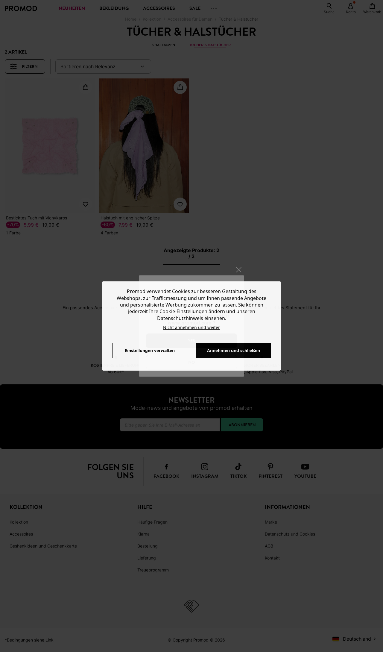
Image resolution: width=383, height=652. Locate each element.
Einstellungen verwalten (150, 350)
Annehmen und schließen (233, 350)
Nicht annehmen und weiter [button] (191, 327)
